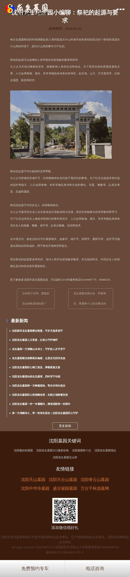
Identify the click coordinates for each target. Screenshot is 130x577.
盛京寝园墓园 (65, 488)
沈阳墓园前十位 (81, 450)
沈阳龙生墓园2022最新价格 (52, 450)
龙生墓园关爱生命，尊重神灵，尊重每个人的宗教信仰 (89, 298)
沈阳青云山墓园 (95, 479)
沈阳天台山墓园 (63, 479)
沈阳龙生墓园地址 (105, 450)
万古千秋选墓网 (95, 488)
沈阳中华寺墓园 (35, 488)
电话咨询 (95, 568)
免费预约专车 (35, 568)
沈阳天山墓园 (33, 479)
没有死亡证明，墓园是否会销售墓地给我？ (35, 298)
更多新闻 (65, 426)
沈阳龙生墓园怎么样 (65, 457)
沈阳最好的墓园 (23, 450)
